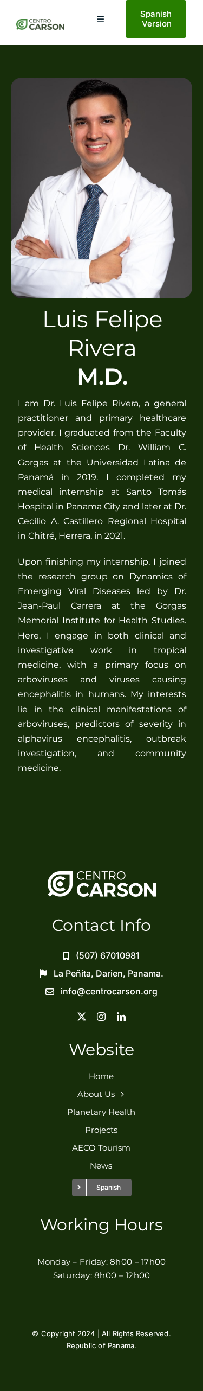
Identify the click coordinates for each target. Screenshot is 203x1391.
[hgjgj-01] (40, 23)
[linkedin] (121, 1016)
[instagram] (101, 1016)
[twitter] (81, 1016)
